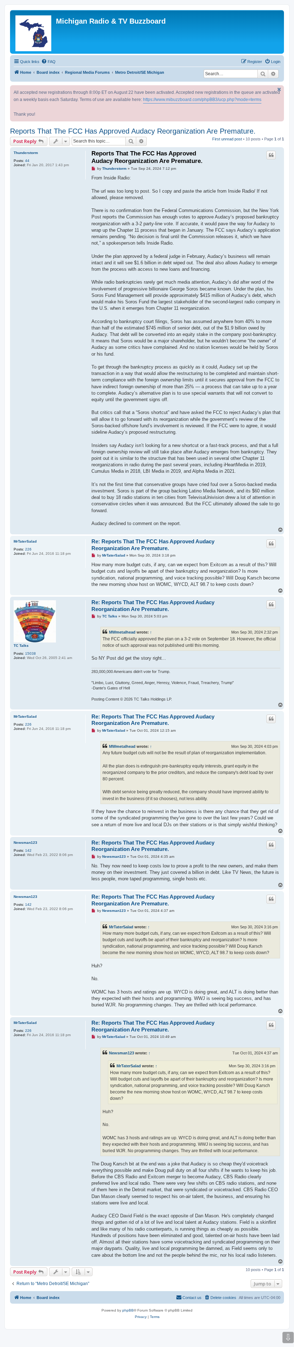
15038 (30, 653)
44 (27, 161)
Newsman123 (25, 843)
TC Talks (21, 646)
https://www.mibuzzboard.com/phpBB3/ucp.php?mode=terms (202, 99)
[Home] (34, 32)
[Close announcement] (279, 89)
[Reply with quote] (271, 155)
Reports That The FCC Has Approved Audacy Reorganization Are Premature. (133, 131)
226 (28, 549)
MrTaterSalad (25, 541)
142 (28, 850)
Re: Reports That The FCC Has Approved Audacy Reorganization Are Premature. (152, 544)
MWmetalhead (122, 632)
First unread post (227, 139)
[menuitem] (48, 61)
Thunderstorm (26, 153)
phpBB (128, 1310)
